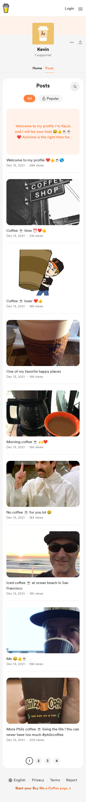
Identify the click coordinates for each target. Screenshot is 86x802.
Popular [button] (53, 98)
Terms (55, 780)
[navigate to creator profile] (43, 33)
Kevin (43, 49)
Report (71, 780)
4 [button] (57, 761)
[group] (43, 141)
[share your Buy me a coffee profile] (80, 42)
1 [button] (29, 761)
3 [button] (48, 761)
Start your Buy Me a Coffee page (41, 788)
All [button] (29, 98)
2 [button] (38, 761)
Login (69, 8)
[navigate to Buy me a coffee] (6, 8)
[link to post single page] (43, 139)
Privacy (38, 780)
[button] (80, 9)
